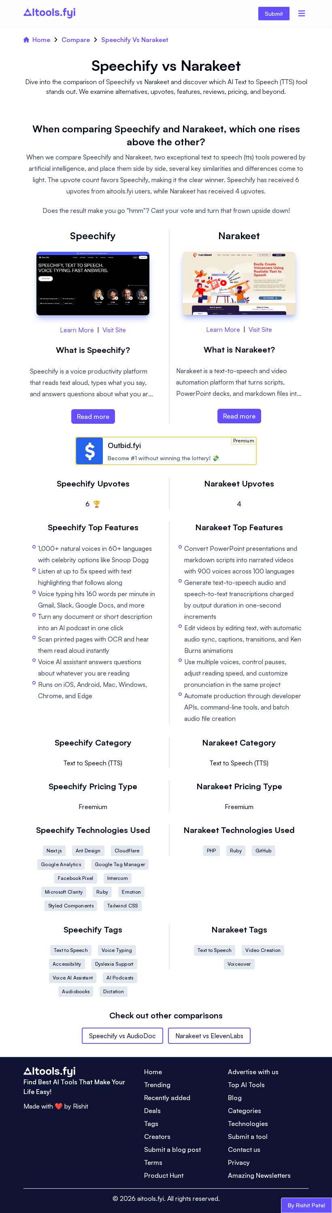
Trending (157, 1085)
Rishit (80, 1106)
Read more (93, 416)
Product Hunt (163, 1175)
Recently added (167, 1098)
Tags (151, 1124)
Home (41, 40)
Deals (152, 1111)
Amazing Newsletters (259, 1175)
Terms (153, 1162)
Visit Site (114, 330)
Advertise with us (253, 1072)
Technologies (248, 1124)
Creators (157, 1136)
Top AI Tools (246, 1085)
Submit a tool (248, 1136)
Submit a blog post (172, 1149)
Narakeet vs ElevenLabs (209, 1036)
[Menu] (302, 13)
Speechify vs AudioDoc (122, 1036)
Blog (235, 1098)
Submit (274, 13)
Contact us (244, 1149)
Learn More (77, 330)
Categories (244, 1111)
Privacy (239, 1162)
